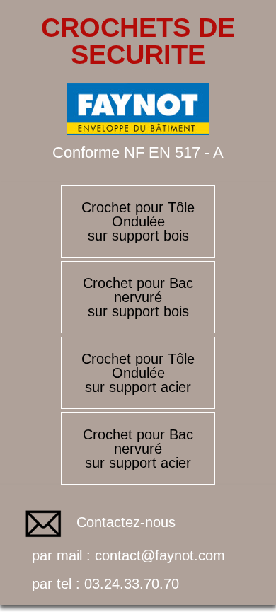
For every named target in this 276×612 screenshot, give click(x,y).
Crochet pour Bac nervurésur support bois (138, 297)
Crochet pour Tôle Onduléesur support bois (138, 221)
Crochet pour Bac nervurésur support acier (138, 448)
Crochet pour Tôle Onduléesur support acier (138, 373)
